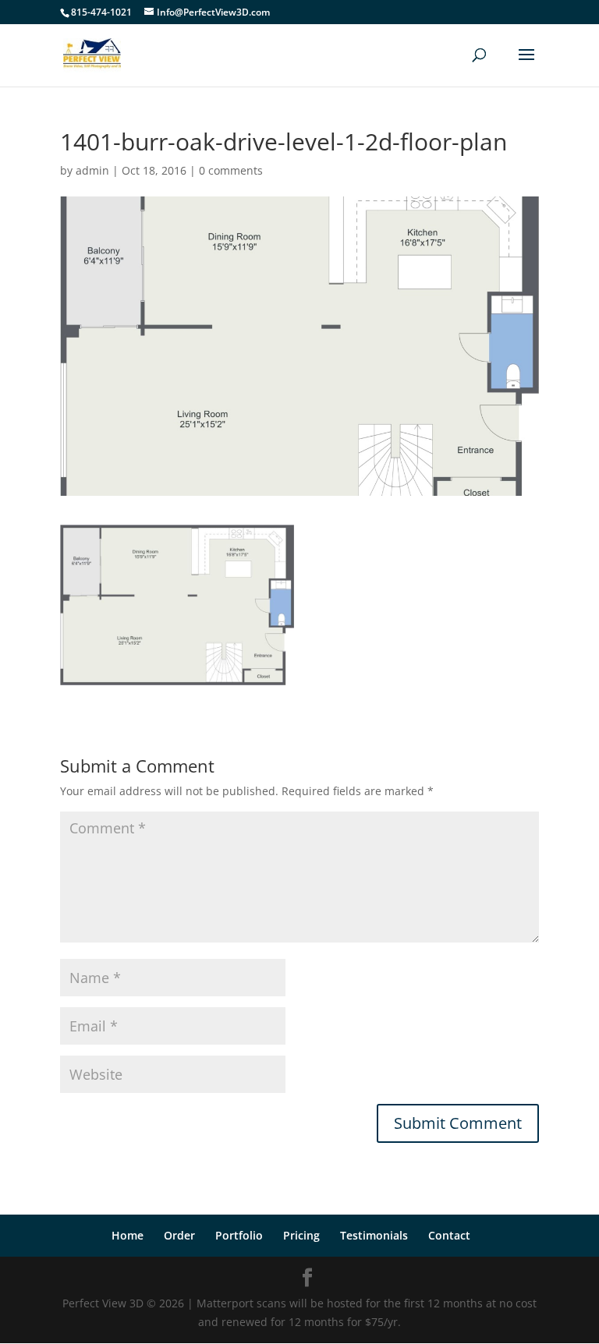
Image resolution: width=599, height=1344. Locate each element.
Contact (449, 1235)
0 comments (231, 170)
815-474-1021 (101, 12)
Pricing (301, 1235)
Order (179, 1235)
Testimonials (374, 1235)
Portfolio (239, 1235)
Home (128, 1235)
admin (92, 170)
